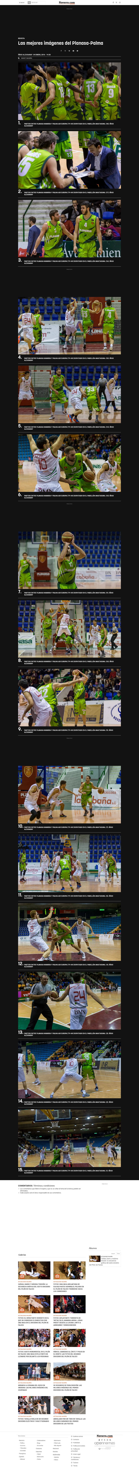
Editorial (22, 1459)
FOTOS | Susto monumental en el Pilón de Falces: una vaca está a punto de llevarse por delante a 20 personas (34, 1354)
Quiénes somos (78, 1436)
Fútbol (39, 1454)
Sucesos (22, 1445)
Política (22, 1443)
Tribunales (23, 1448)
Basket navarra (26, 58)
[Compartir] (61, 51)
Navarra (21, 1440)
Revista (55, 1451)
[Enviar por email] (73, 51)
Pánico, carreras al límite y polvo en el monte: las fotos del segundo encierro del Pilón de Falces (69, 1354)
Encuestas (40, 1445)
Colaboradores (41, 1440)
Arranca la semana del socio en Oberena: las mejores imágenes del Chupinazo (33, 1387)
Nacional (56, 1448)
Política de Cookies (79, 1446)
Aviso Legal (76, 1454)
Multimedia (56, 1455)
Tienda (75, 1466)
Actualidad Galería (106, 1256)
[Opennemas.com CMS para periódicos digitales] (105, 1445)
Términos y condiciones (44, 1185)
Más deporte (57, 1445)
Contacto (76, 1439)
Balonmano (57, 1440)
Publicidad (76, 1443)
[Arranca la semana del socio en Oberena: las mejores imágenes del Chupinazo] (34, 1372)
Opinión (21, 1457)
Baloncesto (40, 1456)
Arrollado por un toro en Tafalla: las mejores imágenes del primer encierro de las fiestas (69, 1421)
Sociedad (23, 1450)
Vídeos (56, 1459)
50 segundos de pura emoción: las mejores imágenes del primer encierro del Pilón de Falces (67, 1387)
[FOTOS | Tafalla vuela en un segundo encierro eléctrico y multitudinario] (34, 1405)
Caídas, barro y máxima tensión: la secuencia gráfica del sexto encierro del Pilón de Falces (34, 1286)
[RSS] (110, 1440)
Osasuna (39, 1448)
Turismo (75, 1463)
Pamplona (22, 1454)
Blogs (38, 1443)
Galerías (22, 1255)
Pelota (39, 1459)
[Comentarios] (77, 51)
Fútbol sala (57, 1443)
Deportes (39, 1451)
